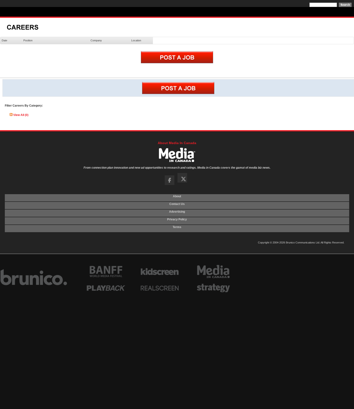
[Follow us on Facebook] (169, 184)
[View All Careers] (26, 31)
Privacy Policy (177, 221)
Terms (177, 228)
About (177, 197)
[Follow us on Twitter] (183, 184)
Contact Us (177, 205)
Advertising (177, 213)
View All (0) (20, 115)
